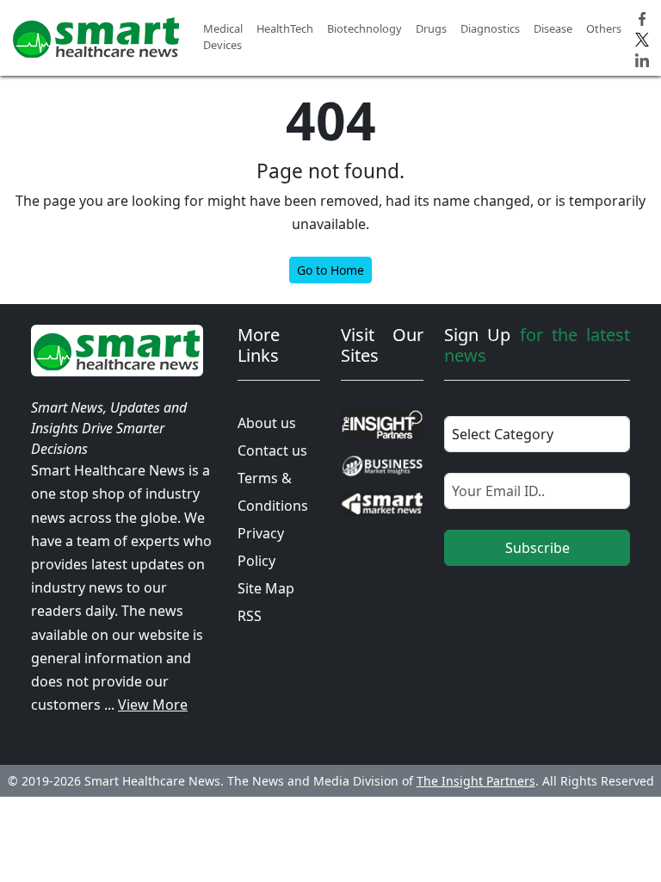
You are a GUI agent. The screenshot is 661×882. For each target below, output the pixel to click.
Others (603, 28)
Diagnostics (490, 28)
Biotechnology (364, 28)
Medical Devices (223, 37)
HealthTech (284, 28)
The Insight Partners (476, 781)
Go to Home (330, 270)
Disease (553, 28)
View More (153, 704)
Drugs (431, 28)
